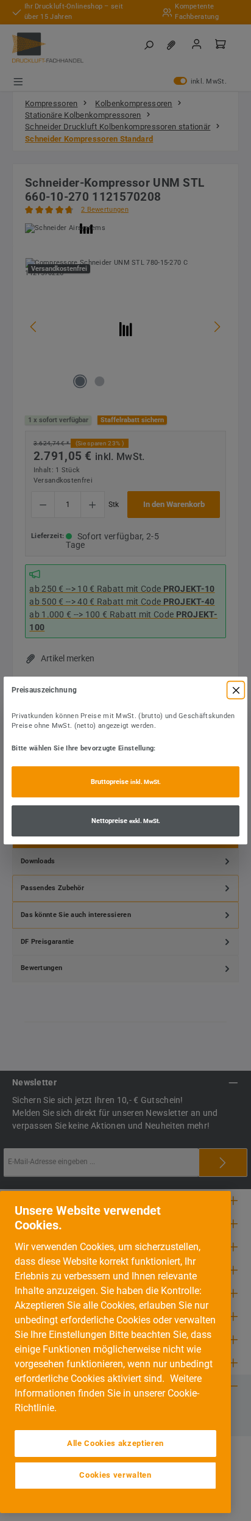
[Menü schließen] (235, 690)
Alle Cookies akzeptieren (115, 1443)
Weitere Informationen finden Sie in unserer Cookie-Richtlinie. (108, 1393)
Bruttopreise (126, 782)
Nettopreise (125, 821)
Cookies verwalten (115, 1475)
